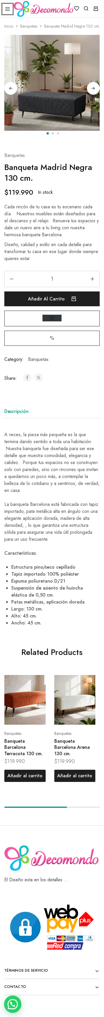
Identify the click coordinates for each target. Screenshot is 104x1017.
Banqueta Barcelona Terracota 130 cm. (23, 747)
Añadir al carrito (47, 299)
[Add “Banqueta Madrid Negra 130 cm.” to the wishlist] (52, 318)
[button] (52, 338)
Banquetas (28, 26)
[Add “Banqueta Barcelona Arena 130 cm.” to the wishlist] (85, 694)
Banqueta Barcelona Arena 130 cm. (72, 747)
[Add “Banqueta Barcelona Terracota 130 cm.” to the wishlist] (35, 694)
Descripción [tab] (16, 411)
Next (93, 88)
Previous (10, 88)
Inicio (8, 26)
